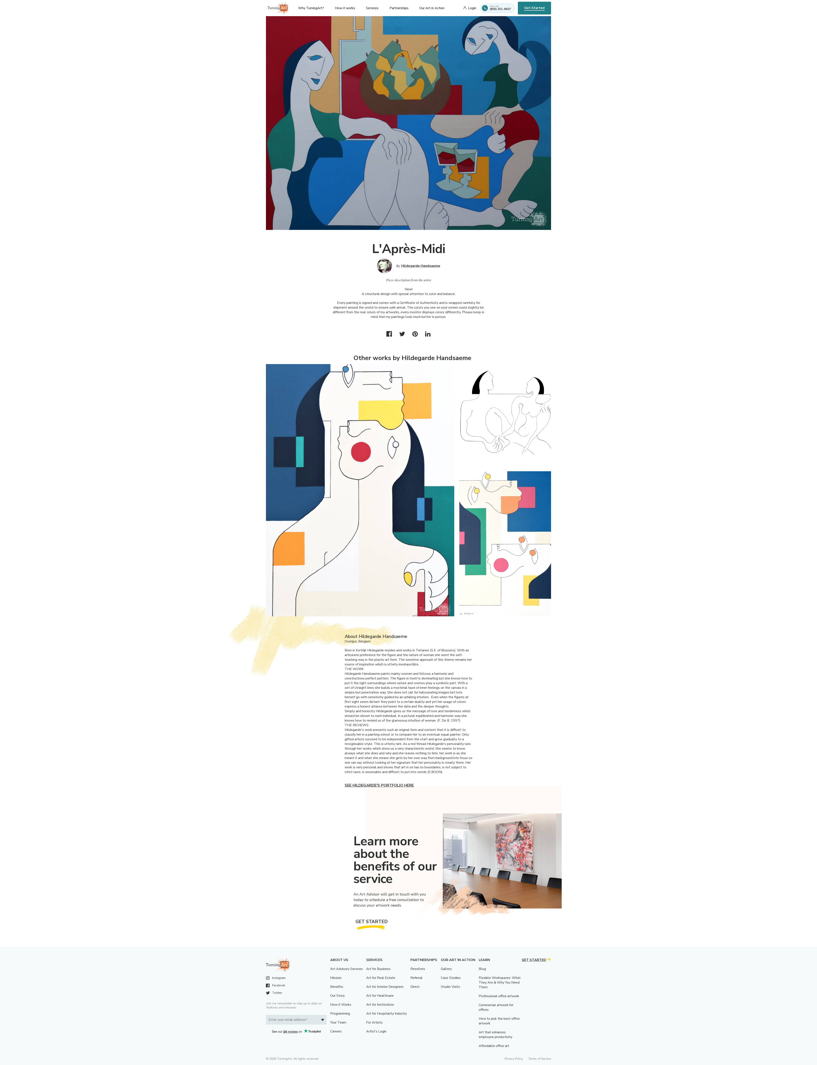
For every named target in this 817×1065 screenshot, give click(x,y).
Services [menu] (372, 8)
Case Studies (451, 977)
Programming (340, 1013)
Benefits (336, 986)
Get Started (534, 8)
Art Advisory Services (346, 969)
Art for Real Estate (380, 977)
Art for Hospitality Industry (386, 1013)
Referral (416, 977)
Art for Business (378, 969)
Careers (336, 1031)
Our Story (337, 995)
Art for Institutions (380, 1004)
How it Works (340, 1004)
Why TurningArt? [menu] (311, 8)
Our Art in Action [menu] (431, 8)
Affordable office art (494, 1046)
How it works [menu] (345, 8)
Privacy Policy (514, 1059)
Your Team (338, 1022)
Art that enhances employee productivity (495, 1034)
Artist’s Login (376, 1031)
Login (472, 8)
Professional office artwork (499, 996)
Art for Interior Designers (385, 986)
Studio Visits (450, 986)
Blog (482, 969)
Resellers (417, 969)
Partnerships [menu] (399, 8)
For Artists (374, 1022)
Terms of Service (539, 1059)
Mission (335, 977)
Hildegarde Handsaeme (420, 265)
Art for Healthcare (380, 995)
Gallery (446, 969)
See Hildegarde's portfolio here (379, 785)
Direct (415, 986)
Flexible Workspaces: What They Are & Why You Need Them (500, 982)
